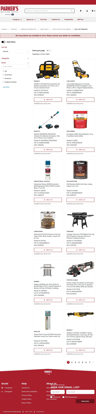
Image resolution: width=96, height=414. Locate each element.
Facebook (8, 388)
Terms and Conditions (29, 391)
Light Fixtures (44, 29)
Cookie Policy (26, 399)
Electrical (14, 29)
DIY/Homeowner (71, 397)
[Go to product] (48, 69)
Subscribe (85, 401)
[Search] (28, 66)
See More (6, 87)
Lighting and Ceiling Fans (28, 29)
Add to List (49, 99)
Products (4, 29)
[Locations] (81, 11)
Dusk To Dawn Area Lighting (61, 29)
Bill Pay (80, 19)
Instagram (8, 391)
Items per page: (38, 50)
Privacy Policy (27, 395)
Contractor (56, 397)
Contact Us (25, 388)
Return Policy (26, 403)
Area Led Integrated (80, 29)
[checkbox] (3, 42)
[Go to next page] (93, 362)
